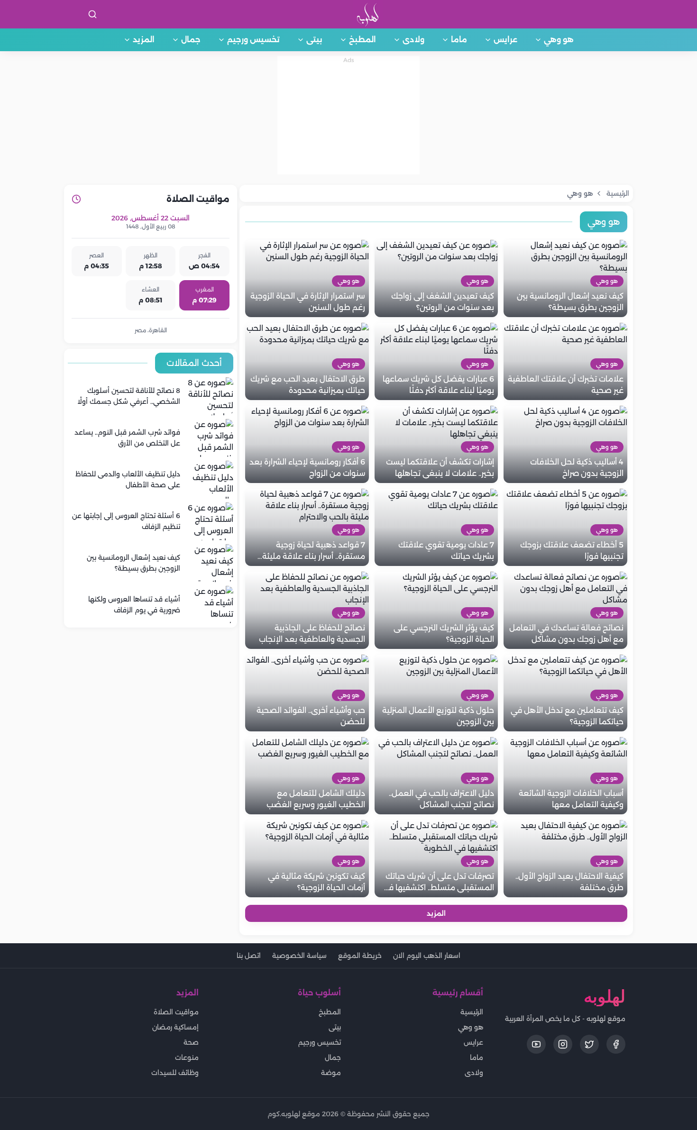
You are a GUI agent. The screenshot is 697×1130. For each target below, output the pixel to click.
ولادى (413, 39)
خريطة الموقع (360, 955)
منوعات (187, 1057)
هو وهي (559, 39)
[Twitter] (589, 1044)
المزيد (144, 39)
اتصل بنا (249, 955)
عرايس (505, 39)
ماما (459, 39)
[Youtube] (536, 1044)
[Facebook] (615, 1044)
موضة (331, 1072)
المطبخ (362, 39)
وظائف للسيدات (175, 1072)
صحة (191, 1042)
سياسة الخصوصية (299, 955)
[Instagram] (562, 1044)
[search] (92, 14)
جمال (191, 39)
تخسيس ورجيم (253, 39)
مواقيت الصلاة (176, 1012)
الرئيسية (471, 1012)
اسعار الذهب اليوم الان (426, 955)
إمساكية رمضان (175, 1027)
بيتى (314, 39)
